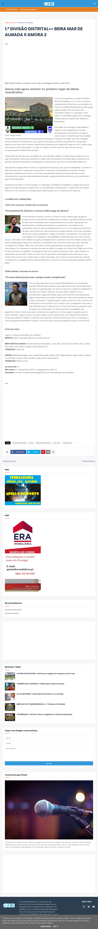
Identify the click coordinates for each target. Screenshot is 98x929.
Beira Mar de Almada (43, 443)
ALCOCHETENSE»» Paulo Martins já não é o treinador (40, 694)
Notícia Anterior (10, 461)
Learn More (45, 926)
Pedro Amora (67, 443)
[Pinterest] (43, 452)
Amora (31, 443)
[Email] (48, 452)
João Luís (57, 443)
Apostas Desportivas (13, 610)
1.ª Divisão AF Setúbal (25, 22)
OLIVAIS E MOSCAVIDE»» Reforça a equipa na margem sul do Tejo (46, 673)
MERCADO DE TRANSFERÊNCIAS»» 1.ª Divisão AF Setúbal (41, 704)
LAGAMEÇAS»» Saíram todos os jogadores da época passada (44, 714)
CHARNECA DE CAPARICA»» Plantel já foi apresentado (40, 684)
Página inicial (10, 22)
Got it (56, 926)
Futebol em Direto (12, 613)
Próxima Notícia (88, 461)
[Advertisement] (49, 62)
